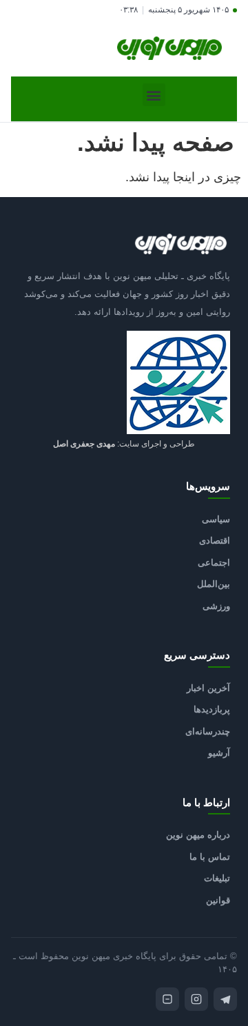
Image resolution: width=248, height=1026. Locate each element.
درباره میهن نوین (198, 835)
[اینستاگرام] (196, 999)
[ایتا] (167, 999)
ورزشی (216, 606)
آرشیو (219, 753)
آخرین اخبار (208, 688)
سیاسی (216, 519)
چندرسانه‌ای (207, 731)
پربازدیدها (212, 709)
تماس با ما (209, 857)
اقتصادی (214, 540)
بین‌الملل (213, 584)
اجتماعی (214, 562)
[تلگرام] (225, 999)
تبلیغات (217, 878)
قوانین (218, 900)
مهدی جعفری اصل (84, 444)
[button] (154, 94)
